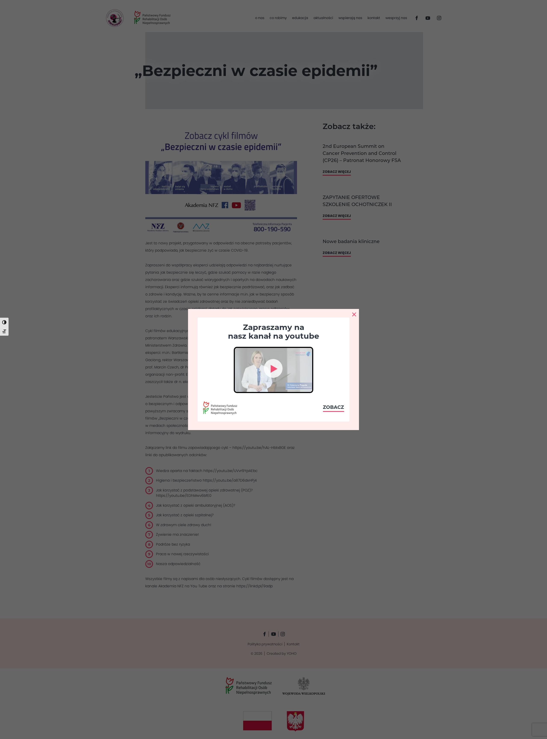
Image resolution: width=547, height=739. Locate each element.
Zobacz (333, 407)
